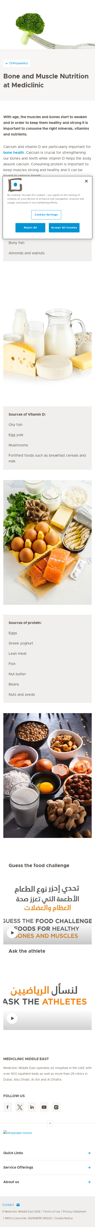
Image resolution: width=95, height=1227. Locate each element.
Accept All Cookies (64, 227)
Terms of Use (51, 1211)
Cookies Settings (46, 214)
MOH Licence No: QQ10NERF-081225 (28, 1218)
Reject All (30, 227)
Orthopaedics (18, 63)
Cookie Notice (64, 1218)
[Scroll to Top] (50, 1123)
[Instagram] (56, 1107)
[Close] (86, 181)
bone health (13, 152)
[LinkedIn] (32, 1107)
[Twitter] (19, 1107)
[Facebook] (7, 1107)
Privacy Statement (74, 1211)
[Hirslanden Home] (47, 1134)
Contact (8, 1204)
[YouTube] (44, 1107)
